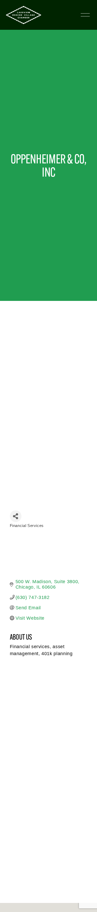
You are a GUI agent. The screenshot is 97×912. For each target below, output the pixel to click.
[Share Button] (15, 516)
